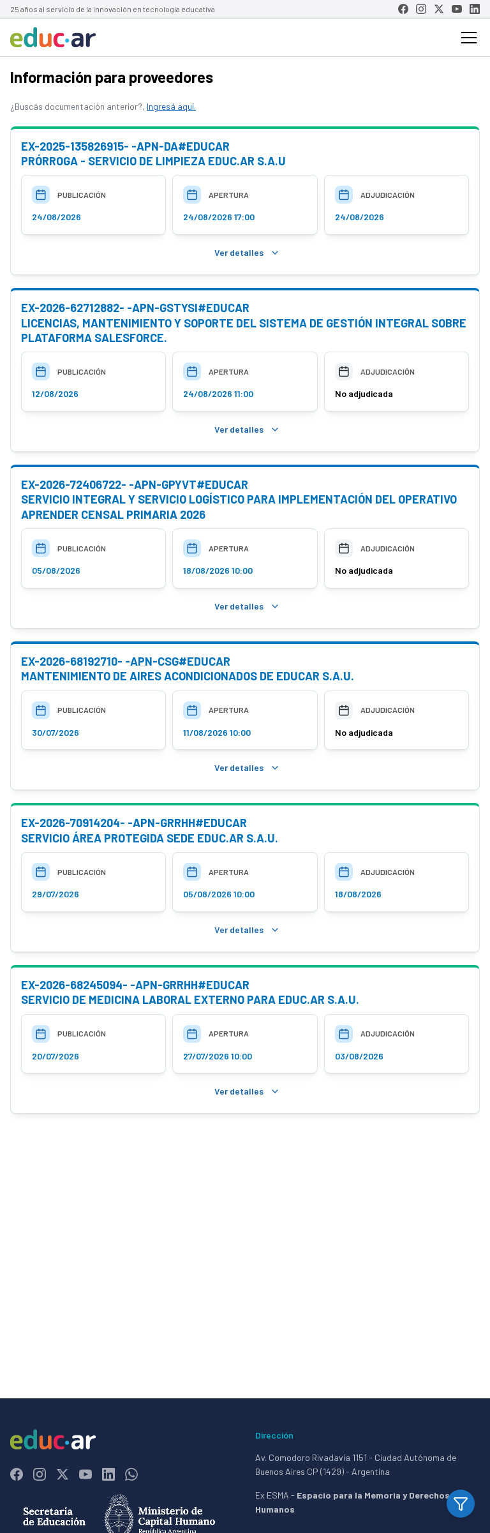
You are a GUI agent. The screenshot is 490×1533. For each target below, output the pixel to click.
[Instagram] (421, 9)
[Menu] (469, 38)
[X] (439, 9)
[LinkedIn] (475, 9)
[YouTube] (457, 9)
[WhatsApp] (131, 1474)
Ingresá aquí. (171, 106)
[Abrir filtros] (461, 1504)
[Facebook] (403, 9)
